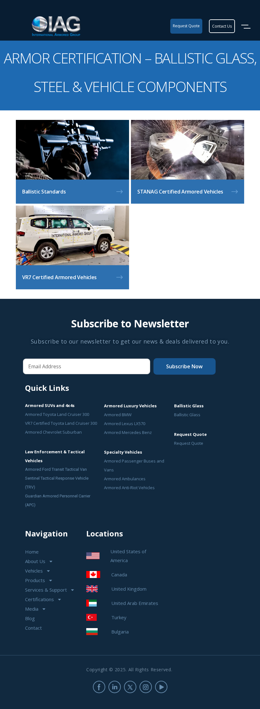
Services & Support (46, 590)
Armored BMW (118, 414)
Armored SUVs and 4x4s (50, 405)
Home (32, 551)
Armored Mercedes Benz (128, 432)
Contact (33, 628)
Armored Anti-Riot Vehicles (129, 487)
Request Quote (188, 443)
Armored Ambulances (125, 479)
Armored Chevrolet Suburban (53, 432)
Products (35, 580)
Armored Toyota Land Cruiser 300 (57, 414)
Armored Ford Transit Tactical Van (56, 469)
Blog (30, 618)
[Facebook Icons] (99, 687)
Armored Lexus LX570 (124, 423)
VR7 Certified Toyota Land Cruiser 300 (61, 423)
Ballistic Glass (187, 414)
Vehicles (34, 571)
